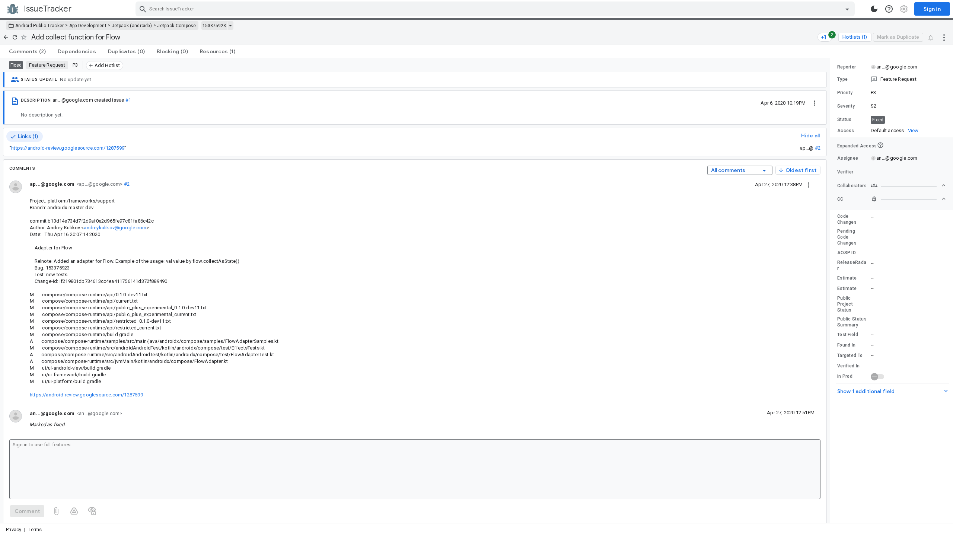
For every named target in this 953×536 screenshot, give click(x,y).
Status (844, 119)
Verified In (848, 365)
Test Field (847, 334)
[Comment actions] (809, 184)
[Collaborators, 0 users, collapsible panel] (908, 185)
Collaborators (852, 185)
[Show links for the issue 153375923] (230, 26)
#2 (817, 148)
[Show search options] (847, 8)
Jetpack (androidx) (132, 25)
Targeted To (850, 355)
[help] (889, 8)
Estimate (847, 278)
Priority (844, 92)
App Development (88, 25)
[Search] (142, 8)
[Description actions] (814, 103)
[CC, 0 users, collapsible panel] (908, 198)
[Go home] (5, 37)
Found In (846, 345)
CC (840, 199)
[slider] (831, 290)
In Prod (844, 376)
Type (842, 79)
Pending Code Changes (847, 237)
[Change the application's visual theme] (874, 8)
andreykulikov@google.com (115, 227)
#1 (128, 100)
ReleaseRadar (851, 265)
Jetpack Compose (176, 25)
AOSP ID (846, 252)
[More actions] (944, 37)
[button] (891, 79)
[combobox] (496, 8)
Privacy (13, 529)
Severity (846, 106)
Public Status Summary (852, 322)
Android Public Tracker (39, 25)
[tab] (27, 51)
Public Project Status (845, 304)
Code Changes (847, 219)
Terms (35, 529)
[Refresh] (14, 37)
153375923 (214, 25)
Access (845, 130)
